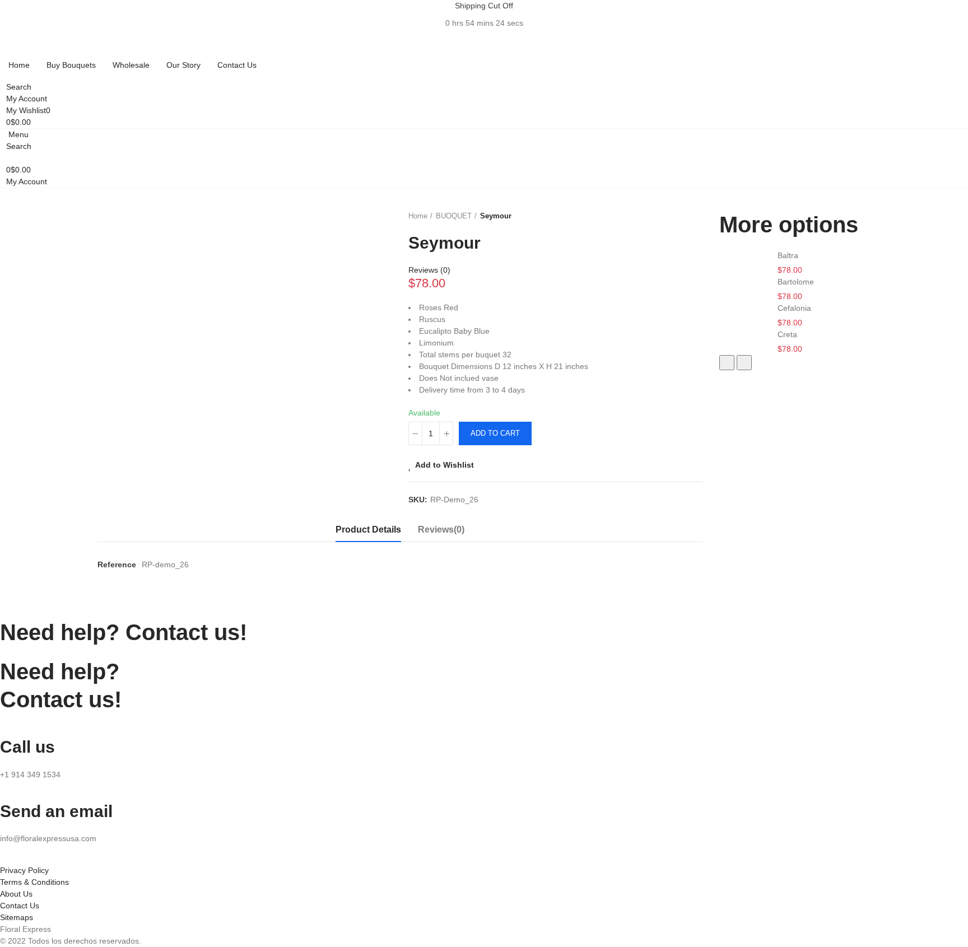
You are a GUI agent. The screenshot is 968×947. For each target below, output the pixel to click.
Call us (27, 747)
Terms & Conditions (34, 882)
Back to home (680, 216)
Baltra (788, 255)
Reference (116, 564)
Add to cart (495, 433)
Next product (694, 216)
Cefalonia (794, 308)
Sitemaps (16, 917)
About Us (16, 893)
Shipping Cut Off (484, 5)
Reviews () (429, 269)
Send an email (56, 811)
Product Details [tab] (368, 529)
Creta (787, 334)
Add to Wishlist (444, 464)
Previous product (666, 216)
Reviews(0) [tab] (441, 529)
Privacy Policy (24, 870)
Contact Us (19, 905)
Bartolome (796, 281)
